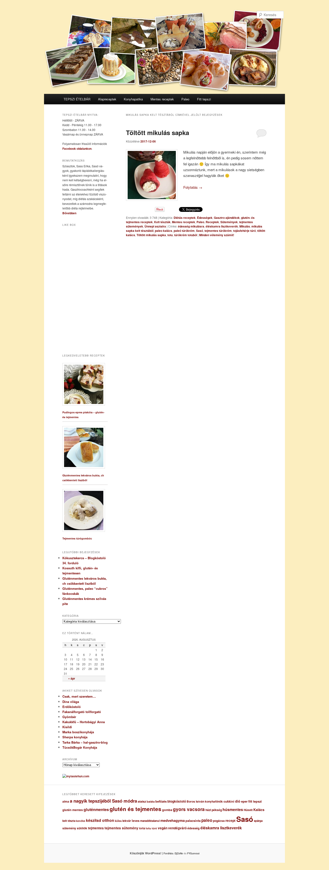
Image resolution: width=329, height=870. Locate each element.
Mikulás (244, 226)
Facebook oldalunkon (77, 148)
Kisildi (67, 727)
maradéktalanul (150, 821)
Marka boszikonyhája (78, 732)
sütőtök (82, 828)
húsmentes (233, 809)
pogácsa (219, 820)
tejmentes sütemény (121, 827)
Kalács (258, 809)
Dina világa (70, 701)
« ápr (71, 678)
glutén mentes (72, 810)
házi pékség (213, 810)
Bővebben (69, 213)
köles (118, 821)
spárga (258, 821)
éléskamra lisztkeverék (222, 226)
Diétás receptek (185, 217)
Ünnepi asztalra (155, 226)
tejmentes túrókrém (218, 230)
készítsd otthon (100, 820)
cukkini (229, 801)
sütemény (69, 828)
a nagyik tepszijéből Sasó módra (103, 801)
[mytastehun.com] (75, 776)
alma (65, 801)
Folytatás (192, 187)
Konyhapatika (133, 99)
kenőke (80, 821)
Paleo (185, 99)
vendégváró (177, 828)
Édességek (204, 217)
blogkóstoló (176, 801)
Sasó (199, 230)
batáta (151, 801)
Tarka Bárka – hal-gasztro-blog (85, 742)
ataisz (142, 801)
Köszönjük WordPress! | (152, 853)
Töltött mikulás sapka (157, 132)
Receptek (212, 222)
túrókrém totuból (185, 235)
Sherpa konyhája (74, 737)
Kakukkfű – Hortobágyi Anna (83, 722)
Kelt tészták (162, 222)
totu (170, 235)
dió (237, 801)
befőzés (161, 801)
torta (142, 828)
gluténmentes (96, 809)
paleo (206, 820)
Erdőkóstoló (71, 706)
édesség (193, 828)
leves (135, 820)
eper (244, 801)
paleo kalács (163, 230)
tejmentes (96, 827)
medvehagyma (172, 820)
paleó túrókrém (184, 230)
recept (230, 820)
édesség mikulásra (191, 226)
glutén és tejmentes (135, 809)
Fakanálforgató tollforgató (81, 711)
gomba (167, 810)
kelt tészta (68, 821)
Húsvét (248, 810)
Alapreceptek (107, 99)
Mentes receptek (162, 99)
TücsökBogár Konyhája (79, 747)
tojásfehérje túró (244, 230)
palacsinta (193, 820)
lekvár (126, 820)
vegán (162, 827)
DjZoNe (179, 853)
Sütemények (229, 222)
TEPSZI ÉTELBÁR (77, 99)
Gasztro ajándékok (227, 217)
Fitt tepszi (204, 99)
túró (154, 828)
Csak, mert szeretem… (79, 696)
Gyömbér (69, 716)
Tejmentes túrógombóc (77, 538)
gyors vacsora (189, 809)
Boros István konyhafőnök (205, 801)
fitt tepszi (255, 801)
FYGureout (193, 853)
